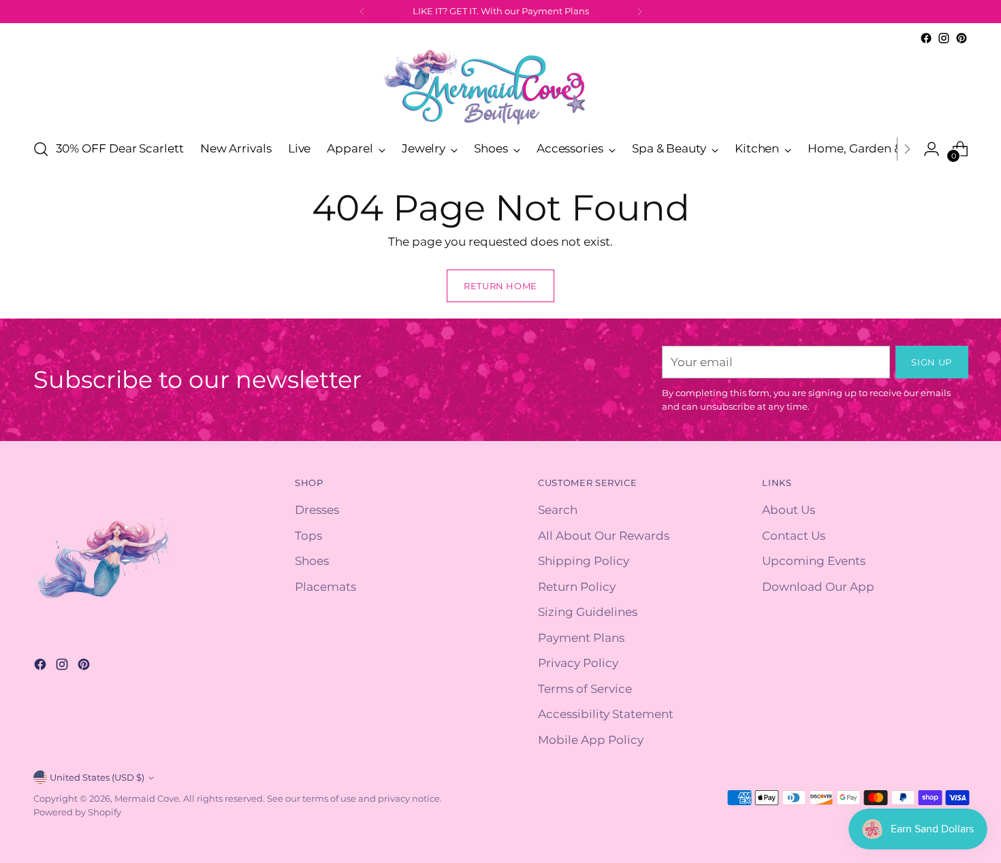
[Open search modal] (40, 149)
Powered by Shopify (77, 812)
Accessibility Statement (605, 714)
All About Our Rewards (603, 535)
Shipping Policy (583, 561)
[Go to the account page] (931, 149)
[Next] (639, 11)
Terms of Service (585, 689)
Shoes (312, 561)
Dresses (317, 510)
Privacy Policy (578, 663)
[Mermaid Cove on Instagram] (944, 38)
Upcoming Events (813, 561)
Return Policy (577, 586)
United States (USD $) (97, 777)
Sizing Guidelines (587, 612)
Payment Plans (581, 638)
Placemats (325, 586)
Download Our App (818, 586)
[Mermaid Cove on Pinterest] (961, 38)
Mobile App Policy (591, 740)
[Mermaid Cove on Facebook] (926, 38)
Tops (308, 535)
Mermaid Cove (146, 798)
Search (557, 510)
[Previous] (362, 11)
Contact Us (793, 535)
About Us (788, 510)
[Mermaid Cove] (500, 87)
